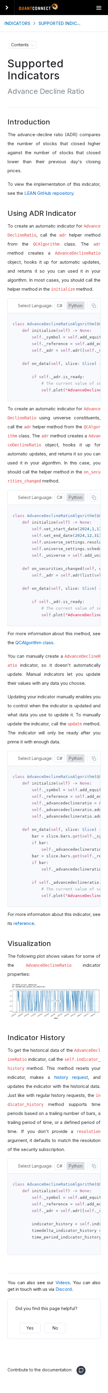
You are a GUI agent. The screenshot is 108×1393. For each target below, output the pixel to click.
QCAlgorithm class (34, 642)
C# (59, 305)
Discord (64, 1289)
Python (75, 305)
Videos (63, 1282)
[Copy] (94, 306)
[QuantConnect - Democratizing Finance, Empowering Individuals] (38, 8)
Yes (30, 1327)
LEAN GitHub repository (48, 193)
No (55, 1327)
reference (24, 923)
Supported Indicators (64, 23)
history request (71, 1077)
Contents (20, 44)
